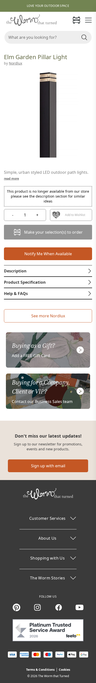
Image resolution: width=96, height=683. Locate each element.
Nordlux (15, 63)
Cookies (64, 670)
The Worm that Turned (53, 676)
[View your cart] (76, 20)
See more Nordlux (48, 316)
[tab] (48, 271)
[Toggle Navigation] (88, 20)
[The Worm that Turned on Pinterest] (16, 607)
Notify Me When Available (48, 253)
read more (11, 178)
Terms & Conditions (40, 670)
